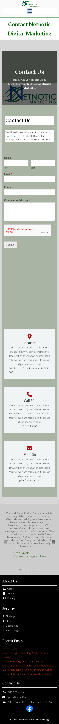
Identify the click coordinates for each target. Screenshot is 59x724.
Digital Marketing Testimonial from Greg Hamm (27, 669)
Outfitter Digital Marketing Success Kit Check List (29, 665)
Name (8, 157)
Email (8, 173)
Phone (7, 186)
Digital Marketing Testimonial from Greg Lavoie (27, 673)
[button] (20, 569)
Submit (10, 244)
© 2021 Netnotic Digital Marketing (29, 719)
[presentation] (5, 542)
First (6, 167)
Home (15, 79)
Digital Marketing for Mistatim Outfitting (23, 661)
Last (33, 167)
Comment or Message (17, 199)
